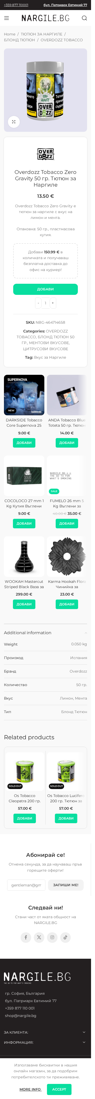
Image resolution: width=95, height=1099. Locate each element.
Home (9, 34)
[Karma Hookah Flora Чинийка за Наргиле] (67, 556)
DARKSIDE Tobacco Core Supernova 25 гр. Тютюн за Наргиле (24, 428)
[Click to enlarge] (14, 122)
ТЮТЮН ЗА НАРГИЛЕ (41, 34)
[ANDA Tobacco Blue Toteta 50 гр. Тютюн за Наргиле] (67, 395)
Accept (59, 1089)
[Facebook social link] (26, 937)
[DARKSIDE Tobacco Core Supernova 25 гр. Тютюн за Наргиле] (24, 395)
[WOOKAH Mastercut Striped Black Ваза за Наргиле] (24, 556)
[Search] (84, 18)
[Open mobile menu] (6, 18)
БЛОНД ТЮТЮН (19, 40)
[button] (24, 443)
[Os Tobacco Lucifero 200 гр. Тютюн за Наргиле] (66, 771)
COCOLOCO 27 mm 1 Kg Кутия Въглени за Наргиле (24, 506)
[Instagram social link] (52, 937)
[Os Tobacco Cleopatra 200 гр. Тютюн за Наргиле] (25, 771)
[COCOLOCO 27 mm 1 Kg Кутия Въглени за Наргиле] (24, 476)
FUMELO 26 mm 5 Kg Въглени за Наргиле (67, 506)
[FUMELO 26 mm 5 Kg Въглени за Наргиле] (67, 476)
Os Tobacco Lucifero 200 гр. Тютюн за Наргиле (66, 800)
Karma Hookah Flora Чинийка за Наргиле (67, 586)
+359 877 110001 (16, 5)
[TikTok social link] (65, 937)
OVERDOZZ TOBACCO (62, 40)
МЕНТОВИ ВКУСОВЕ (49, 342)
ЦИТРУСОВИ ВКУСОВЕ (45, 348)
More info (31, 1089)
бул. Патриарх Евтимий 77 (65, 5)
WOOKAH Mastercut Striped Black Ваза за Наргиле (24, 586)
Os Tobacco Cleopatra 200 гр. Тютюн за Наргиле (25, 800)
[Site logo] (45, 17)
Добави (45, 289)
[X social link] (39, 937)
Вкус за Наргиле (50, 357)
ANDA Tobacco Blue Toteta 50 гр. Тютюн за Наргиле (67, 425)
